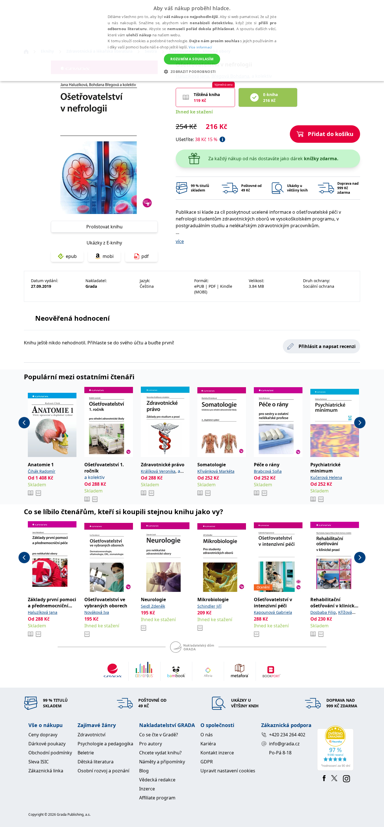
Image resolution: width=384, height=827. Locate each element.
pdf (145, 256)
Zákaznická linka (45, 771)
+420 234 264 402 (287, 735)
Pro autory (150, 744)
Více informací (200, 47)
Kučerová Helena (326, 477)
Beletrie (86, 753)
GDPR (206, 762)
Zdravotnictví (91, 735)
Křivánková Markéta (215, 471)
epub (71, 256)
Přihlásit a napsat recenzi (327, 346)
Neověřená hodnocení (72, 318)
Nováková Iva (96, 612)
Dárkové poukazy (46, 744)
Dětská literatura (96, 762)
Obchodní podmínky (50, 753)
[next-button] (360, 423)
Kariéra (208, 744)
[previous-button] (24, 423)
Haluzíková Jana (42, 612)
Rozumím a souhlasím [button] (192, 59)
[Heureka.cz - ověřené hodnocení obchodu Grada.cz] (336, 748)
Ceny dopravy (42, 735)
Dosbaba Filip (323, 612)
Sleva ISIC (38, 762)
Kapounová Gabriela (273, 612)
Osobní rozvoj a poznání (103, 771)
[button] (192, 71)
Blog (144, 771)
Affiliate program (157, 798)
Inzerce (147, 789)
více (180, 241)
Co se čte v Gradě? (158, 735)
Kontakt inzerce (217, 753)
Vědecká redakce (157, 780)
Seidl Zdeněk (153, 606)
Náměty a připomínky (162, 762)
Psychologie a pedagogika (105, 744)
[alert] (192, 40)
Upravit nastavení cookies (227, 771)
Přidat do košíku (330, 134)
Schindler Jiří (209, 606)
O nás (206, 735)
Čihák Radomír (41, 471)
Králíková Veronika (158, 471)
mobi (108, 256)
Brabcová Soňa (268, 471)
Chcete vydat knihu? (160, 753)
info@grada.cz (284, 744)
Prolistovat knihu (104, 227)
